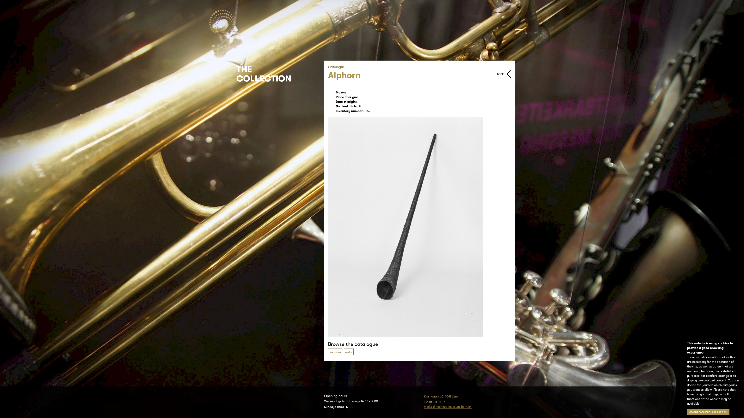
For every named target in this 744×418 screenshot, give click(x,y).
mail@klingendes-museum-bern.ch (448, 407)
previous (336, 351)
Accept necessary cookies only (708, 412)
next (347, 351)
